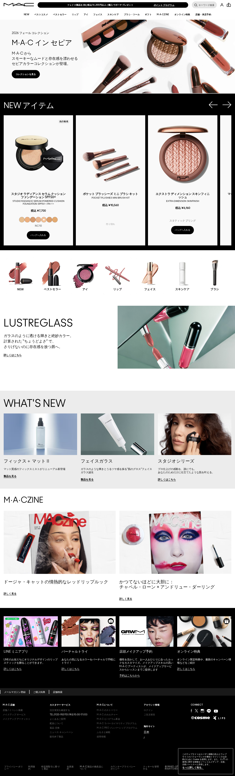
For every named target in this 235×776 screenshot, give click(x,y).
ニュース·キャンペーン (61, 732)
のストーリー (107, 710)
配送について (56, 723)
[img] (38, 153)
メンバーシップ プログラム (117, 728)
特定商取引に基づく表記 (50, 768)
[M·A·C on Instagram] (202, 710)
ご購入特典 (39, 692)
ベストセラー (60, 14)
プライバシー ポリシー (13, 768)
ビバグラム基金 (108, 719)
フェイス (97, 14)
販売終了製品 (56, 737)
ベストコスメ (41, 14)
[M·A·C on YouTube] (216, 711)
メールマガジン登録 (15, 692)
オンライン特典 (182, 14)
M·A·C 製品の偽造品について (91, 768)
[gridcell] (22, 219)
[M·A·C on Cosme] (200, 717)
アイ (86, 14)
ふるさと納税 (103, 732)
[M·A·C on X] (196, 710)
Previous (213, 104)
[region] (205, 761)
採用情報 (101, 737)
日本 (146, 732)
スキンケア (113, 14)
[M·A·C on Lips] (219, 718)
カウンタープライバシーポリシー (123, 768)
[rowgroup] (117, 272)
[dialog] (38, 198)
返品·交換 (55, 728)
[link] (26, 74)
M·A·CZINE (163, 14)
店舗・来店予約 (203, 14)
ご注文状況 (149, 714)
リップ (75, 14)
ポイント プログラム (164, 5)
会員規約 (70, 768)
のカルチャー (107, 714)
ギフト (148, 14)
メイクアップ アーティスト (16, 719)
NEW (26, 14)
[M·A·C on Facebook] (191, 710)
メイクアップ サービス (14, 714)
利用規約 (31, 768)
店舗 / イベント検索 (13, 710)
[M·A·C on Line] (209, 711)
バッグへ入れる (38, 235)
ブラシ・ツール (132, 14)
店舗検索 (57, 692)
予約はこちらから (129, 675)
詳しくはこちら (13, 669)
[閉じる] (224, 758)
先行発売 (63, 121)
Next (227, 104)
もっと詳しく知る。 (193, 767)
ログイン (148, 710)
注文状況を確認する (60, 710)
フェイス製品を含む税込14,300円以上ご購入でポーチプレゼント (100, 5)
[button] (117, 56)
